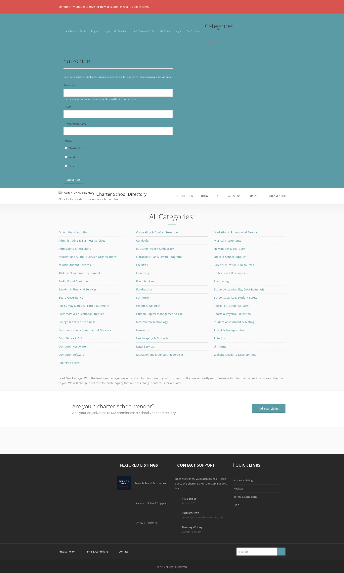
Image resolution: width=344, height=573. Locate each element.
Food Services (145, 281)
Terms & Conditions (245, 496)
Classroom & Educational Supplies (81, 314)
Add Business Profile (76, 31)
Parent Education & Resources (234, 265)
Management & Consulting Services (160, 354)
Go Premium (120, 31)
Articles (213, 43)
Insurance (143, 330)
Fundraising (144, 289)
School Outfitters (146, 523)
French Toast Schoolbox (150, 483)
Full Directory (183, 196)
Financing (142, 273)
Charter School (77, 148)
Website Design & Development (235, 354)
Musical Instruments (227, 240)
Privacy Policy (67, 551)
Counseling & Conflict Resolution (158, 232)
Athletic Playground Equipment (79, 273)
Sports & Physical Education (232, 314)
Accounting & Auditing (73, 232)
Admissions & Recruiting (75, 249)
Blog (204, 196)
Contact (254, 196)
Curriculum (143, 240)
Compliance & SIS (70, 338)
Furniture (142, 297)
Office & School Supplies (230, 257)
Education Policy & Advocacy (155, 249)
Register (95, 31)
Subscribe (73, 180)
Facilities (142, 265)
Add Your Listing (269, 408)
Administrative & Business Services (82, 240)
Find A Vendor (276, 196)
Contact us (158, 383)
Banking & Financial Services (78, 289)
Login (107, 31)
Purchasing (221, 281)
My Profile (165, 31)
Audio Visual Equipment (75, 281)
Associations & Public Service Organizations (88, 257)
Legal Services (145, 346)
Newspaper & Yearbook (229, 249)
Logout (178, 31)
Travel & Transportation (229, 330)
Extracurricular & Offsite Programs (159, 257)
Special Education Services (231, 306)
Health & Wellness (148, 306)
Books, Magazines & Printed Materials (84, 306)
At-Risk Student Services (75, 265)
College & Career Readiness (77, 322)
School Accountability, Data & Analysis (239, 289)
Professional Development (231, 273)
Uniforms (220, 346)
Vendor (73, 157)
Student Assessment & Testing (234, 322)
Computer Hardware (72, 346)
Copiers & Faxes (69, 363)
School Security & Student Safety (235, 297)
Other (72, 166)
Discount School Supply (150, 503)
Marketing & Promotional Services (236, 232)
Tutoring (219, 338)
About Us (234, 196)
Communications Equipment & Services (85, 330)
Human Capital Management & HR (159, 314)
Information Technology (152, 322)
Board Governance (71, 297)
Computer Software (71, 354)
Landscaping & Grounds (152, 338)
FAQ (218, 196)
